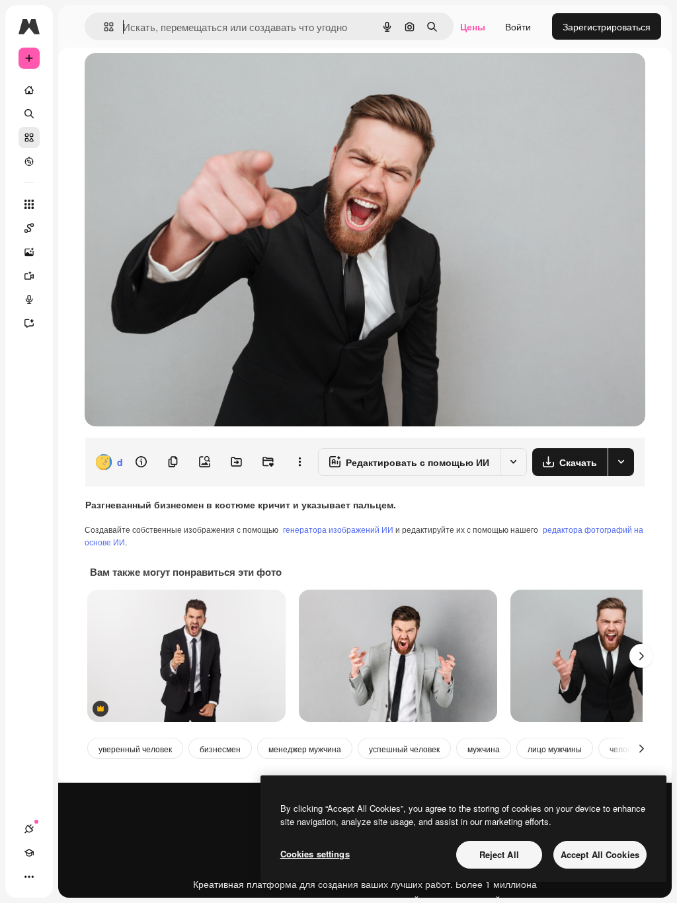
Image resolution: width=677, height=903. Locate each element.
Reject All (499, 854)
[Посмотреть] (29, 161)
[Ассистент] (29, 323)
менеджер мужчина (304, 748)
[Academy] (29, 852)
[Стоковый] (29, 137)
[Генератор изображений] (29, 251)
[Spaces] (29, 228)
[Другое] (29, 876)
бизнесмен (220, 748)
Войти (518, 26)
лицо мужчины (555, 748)
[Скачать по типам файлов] (621, 462)
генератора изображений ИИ (338, 529)
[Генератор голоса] (29, 299)
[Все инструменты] (29, 204)
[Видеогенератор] (29, 275)
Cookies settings (315, 853)
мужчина (483, 748)
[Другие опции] (299, 462)
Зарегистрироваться (607, 26)
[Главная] (29, 89)
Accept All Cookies (600, 854)
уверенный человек (135, 748)
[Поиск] (29, 113)
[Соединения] (29, 829)
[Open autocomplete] (103, 27)
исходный (173, 78)
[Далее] (641, 656)
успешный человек (404, 748)
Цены (472, 26)
